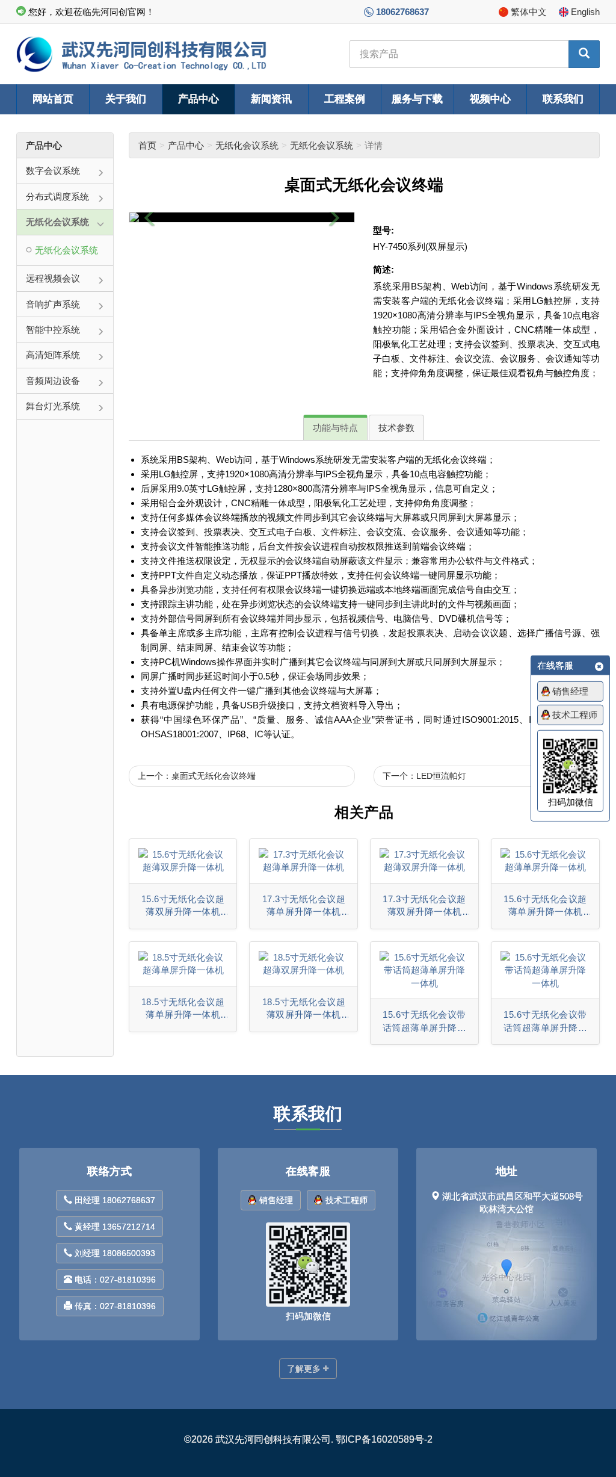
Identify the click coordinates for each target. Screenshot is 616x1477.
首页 (147, 145)
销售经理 (276, 1200)
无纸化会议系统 (247, 145)
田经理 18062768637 (115, 1200)
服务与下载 (417, 99)
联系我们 (563, 99)
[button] (150, 217)
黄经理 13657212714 (115, 1226)
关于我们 (125, 99)
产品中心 (198, 99)
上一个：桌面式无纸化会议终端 (197, 776)
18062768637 (402, 12)
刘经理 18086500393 (115, 1253)
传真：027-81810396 (115, 1306)
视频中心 (490, 99)
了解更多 (304, 1368)
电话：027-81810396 (115, 1279)
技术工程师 (346, 1200)
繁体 (529, 12)
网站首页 (52, 99)
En (585, 12)
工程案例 (344, 99)
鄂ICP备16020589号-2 (384, 1439)
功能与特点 (335, 428)
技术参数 (396, 428)
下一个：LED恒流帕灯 (424, 776)
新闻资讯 (271, 99)
